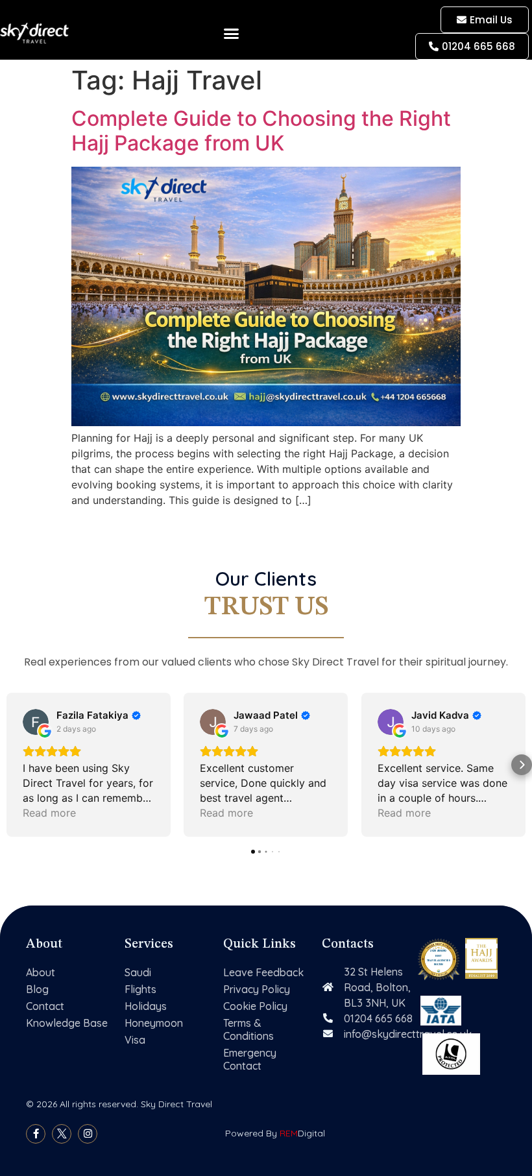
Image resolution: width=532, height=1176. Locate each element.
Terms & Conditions (248, 1029)
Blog (37, 989)
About (40, 972)
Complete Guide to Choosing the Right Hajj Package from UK (261, 131)
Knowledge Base (67, 1022)
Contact (45, 1006)
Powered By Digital (275, 1133)
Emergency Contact (249, 1059)
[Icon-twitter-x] (61, 1134)
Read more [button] (49, 812)
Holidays (146, 1006)
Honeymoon (154, 1022)
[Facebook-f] (35, 1134)
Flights (140, 989)
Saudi (138, 972)
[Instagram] (87, 1134)
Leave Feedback (263, 972)
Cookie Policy (255, 1006)
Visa (135, 1039)
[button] (231, 33)
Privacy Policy (256, 989)
